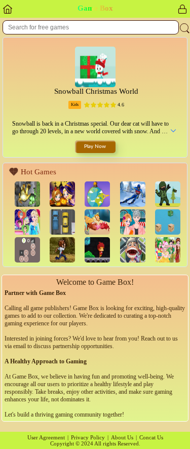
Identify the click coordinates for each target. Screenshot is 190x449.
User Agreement (46, 437)
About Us (122, 437)
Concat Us (151, 437)
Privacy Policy (88, 437)
